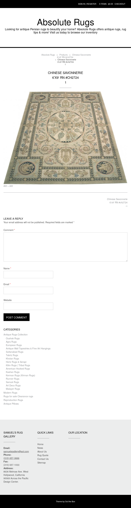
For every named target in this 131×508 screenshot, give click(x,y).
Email (7, 284)
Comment (9, 230)
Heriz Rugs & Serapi (16, 361)
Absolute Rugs (65, 21)
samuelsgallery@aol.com (16, 451)
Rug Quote (42, 455)
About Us (42, 451)
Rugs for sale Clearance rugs (18, 396)
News (40, 447)
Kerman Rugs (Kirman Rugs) (20, 375)
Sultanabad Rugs (14, 351)
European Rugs (14, 345)
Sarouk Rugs (12, 382)
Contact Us (43, 458)
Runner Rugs (12, 378)
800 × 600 (8, 185)
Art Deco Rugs (13, 385)
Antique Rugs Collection (16, 334)
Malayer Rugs (13, 388)
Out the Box (70, 501)
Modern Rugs (10, 392)
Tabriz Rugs (12, 355)
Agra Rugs (11, 341)
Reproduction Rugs (13, 400)
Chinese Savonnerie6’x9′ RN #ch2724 (117, 202)
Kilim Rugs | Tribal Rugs (18, 365)
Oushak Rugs (13, 338)
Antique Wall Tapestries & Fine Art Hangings (28, 348)
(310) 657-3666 (11, 458)
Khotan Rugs (12, 358)
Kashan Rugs (12, 372)
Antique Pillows (11, 403)
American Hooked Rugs (18, 368)
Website (8, 300)
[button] (65, 42)
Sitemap (41, 462)
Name (7, 268)
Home (40, 444)
